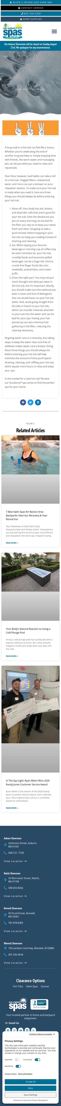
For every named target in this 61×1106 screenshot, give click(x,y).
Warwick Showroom (13, 943)
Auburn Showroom (12, 838)
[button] (54, 31)
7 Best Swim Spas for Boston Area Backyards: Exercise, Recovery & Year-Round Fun (27, 515)
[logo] (15, 31)
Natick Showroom (12, 873)
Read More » (12, 543)
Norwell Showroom (13, 908)
